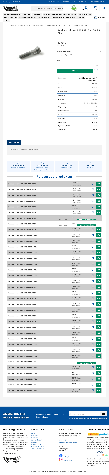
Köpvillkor (34, 442)
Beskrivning (14, 142)
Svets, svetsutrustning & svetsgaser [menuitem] (64, 14)
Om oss (33, 433)
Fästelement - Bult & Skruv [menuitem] (13, 14)
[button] (95, 8)
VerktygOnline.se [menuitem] (53, 2)
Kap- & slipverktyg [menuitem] (10, 17)
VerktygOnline (67, 460)
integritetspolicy (102, 418)
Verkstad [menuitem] (27, 14)
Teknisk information (37, 449)
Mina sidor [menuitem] (65, 2)
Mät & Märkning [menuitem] (43, 17)
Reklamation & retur (37, 446)
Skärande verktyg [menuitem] (85, 14)
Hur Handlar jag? (36, 440)
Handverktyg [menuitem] (37, 14)
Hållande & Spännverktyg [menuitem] (27, 17)
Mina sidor (34, 436)
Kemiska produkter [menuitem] (57, 17)
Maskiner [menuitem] (46, 14)
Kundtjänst (34, 438)
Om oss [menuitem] (74, 2)
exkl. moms (101, 17)
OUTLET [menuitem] (6, 20)
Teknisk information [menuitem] (97, 2)
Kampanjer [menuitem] (80, 17)
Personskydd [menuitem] (70, 17)
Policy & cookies (36, 444)
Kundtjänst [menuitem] (82, 2)
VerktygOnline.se (68, 457)
